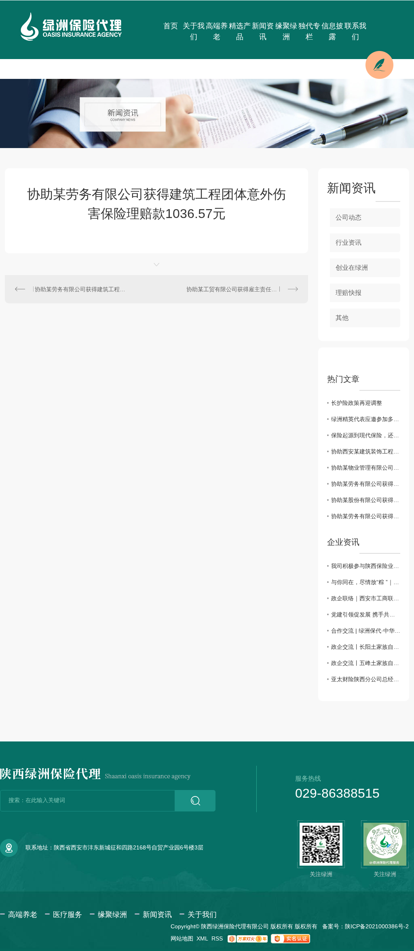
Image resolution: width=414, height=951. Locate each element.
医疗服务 (67, 915)
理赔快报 (348, 292)
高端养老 (217, 31)
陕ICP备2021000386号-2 (377, 926)
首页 (170, 26)
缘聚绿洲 (286, 31)
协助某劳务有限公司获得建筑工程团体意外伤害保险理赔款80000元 (365, 516)
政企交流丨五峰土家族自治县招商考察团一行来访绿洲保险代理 (365, 663)
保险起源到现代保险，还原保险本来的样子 (365, 435)
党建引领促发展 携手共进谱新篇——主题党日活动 (365, 614)
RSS (217, 938)
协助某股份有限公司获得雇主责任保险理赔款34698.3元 (365, 500)
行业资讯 (348, 242)
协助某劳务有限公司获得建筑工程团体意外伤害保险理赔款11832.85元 (365, 484)
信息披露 (332, 31)
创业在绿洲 (352, 267)
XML (202, 938)
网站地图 (182, 938)
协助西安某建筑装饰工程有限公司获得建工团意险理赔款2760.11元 (365, 451)
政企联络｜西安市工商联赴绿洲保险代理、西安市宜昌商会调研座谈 (365, 598)
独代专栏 (309, 31)
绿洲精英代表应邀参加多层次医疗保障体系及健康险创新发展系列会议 (365, 419)
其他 (342, 317)
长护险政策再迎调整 (356, 403)
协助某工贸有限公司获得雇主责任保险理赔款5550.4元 (242, 289)
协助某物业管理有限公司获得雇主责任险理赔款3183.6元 (365, 467)
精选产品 (240, 31)
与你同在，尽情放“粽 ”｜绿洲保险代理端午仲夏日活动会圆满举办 (365, 582)
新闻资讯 (263, 31)
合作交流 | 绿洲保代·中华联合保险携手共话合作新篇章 (365, 630)
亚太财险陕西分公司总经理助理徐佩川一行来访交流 (365, 679)
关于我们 (194, 31)
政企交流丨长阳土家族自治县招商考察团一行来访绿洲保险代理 (365, 647)
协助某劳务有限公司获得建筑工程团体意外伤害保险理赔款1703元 (81, 289)
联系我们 (355, 31)
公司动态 (348, 217)
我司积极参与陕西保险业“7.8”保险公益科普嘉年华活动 (365, 566)
